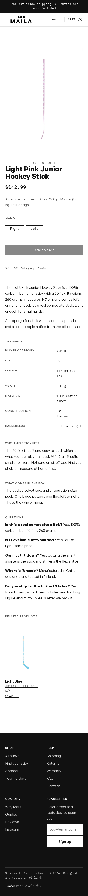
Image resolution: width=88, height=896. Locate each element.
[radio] (14, 228)
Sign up (64, 841)
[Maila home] (21, 19)
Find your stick (16, 763)
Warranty (54, 770)
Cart (75, 19)
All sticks (12, 756)
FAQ (50, 778)
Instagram (13, 829)
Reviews (12, 821)
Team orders (15, 778)
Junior (43, 268)
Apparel (11, 770)
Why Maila (13, 807)
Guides (11, 814)
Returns (53, 763)
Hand (10, 218)
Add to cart (44, 250)
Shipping (54, 756)
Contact (53, 786)
